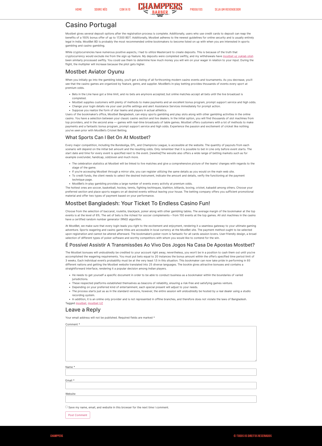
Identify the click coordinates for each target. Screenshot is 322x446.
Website (70, 393)
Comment (72, 324)
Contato (125, 9)
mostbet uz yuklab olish (238, 56)
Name (70, 367)
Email (69, 380)
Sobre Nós (100, 9)
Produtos (196, 9)
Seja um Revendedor (228, 9)
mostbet (81, 303)
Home (78, 9)
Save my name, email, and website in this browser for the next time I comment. (118, 407)
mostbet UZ (95, 303)
